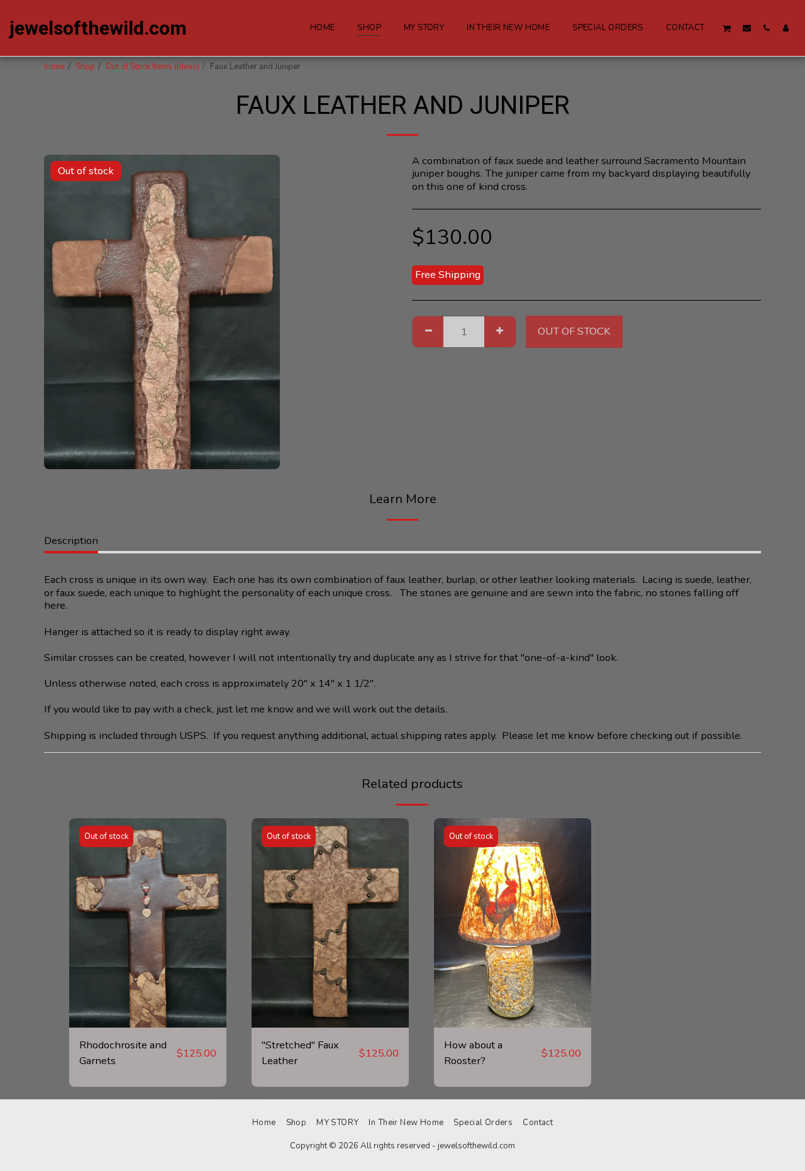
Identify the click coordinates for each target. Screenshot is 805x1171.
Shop (85, 66)
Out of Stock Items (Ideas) (152, 66)
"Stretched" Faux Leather (300, 1053)
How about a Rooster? (473, 1053)
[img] (147, 923)
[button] (727, 28)
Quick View (148, 1022)
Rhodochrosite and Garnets (123, 1053)
